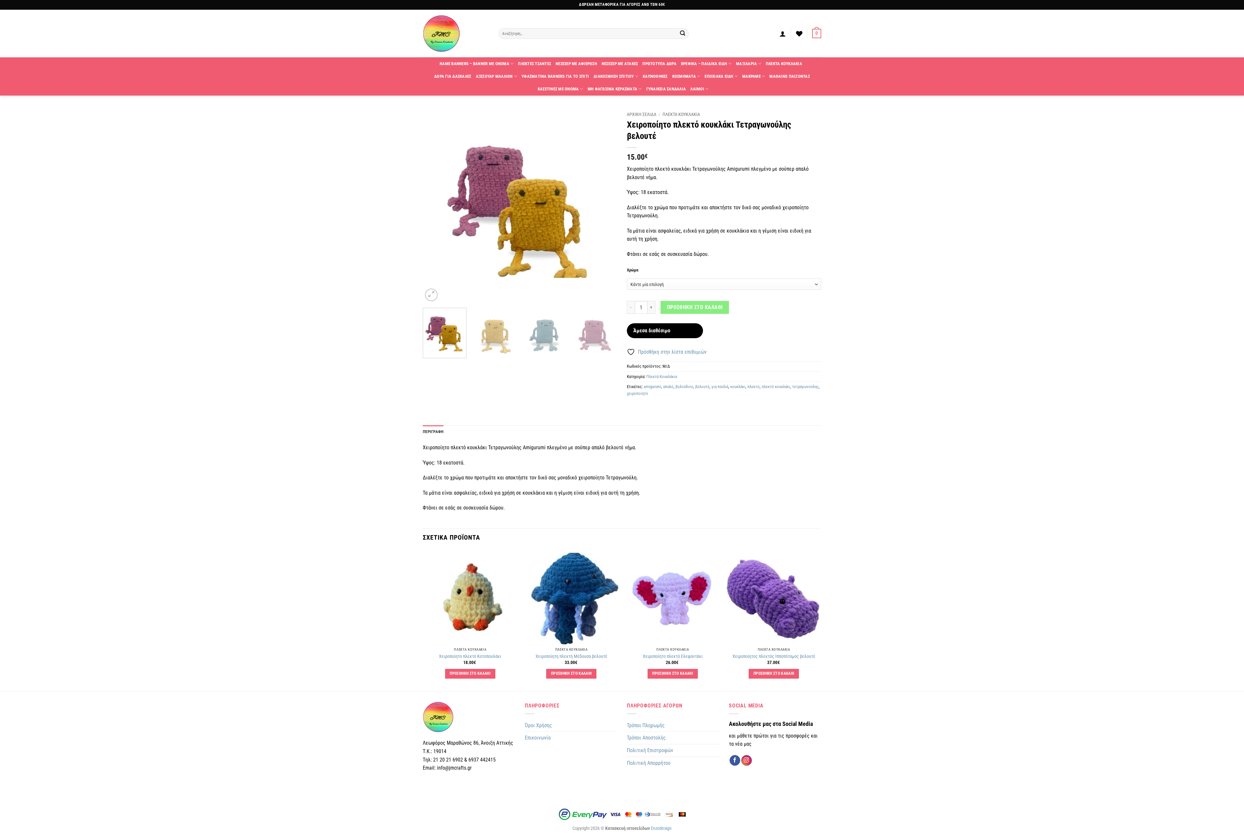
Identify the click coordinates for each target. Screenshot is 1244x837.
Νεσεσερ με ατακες (620, 63)
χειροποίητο (637, 393)
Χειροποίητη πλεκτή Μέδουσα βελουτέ (571, 656)
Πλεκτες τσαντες (534, 63)
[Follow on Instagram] (746, 760)
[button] (782, 34)
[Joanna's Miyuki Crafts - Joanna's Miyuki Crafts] (456, 33)
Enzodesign (661, 828)
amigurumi (652, 386)
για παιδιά (719, 386)
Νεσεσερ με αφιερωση (576, 63)
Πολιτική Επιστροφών (650, 750)
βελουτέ (702, 386)
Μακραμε (751, 76)
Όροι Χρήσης (538, 725)
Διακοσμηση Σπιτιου (613, 76)
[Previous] (435, 205)
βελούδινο (684, 386)
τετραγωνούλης (805, 386)
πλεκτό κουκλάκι (776, 386)
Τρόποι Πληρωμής (646, 725)
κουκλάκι (737, 386)
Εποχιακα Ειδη (719, 76)
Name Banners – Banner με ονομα (474, 63)
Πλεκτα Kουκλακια (784, 63)
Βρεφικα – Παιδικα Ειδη (704, 63)
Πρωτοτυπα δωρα (659, 63)
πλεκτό (753, 386)
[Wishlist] (799, 34)
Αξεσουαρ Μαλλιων (494, 76)
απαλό (668, 386)
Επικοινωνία (538, 738)
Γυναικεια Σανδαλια (666, 88)
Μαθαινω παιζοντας (789, 76)
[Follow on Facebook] (735, 760)
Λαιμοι (697, 88)
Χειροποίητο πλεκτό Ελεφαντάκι (673, 656)
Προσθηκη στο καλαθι (695, 307)
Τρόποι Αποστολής (646, 738)
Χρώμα (632, 270)
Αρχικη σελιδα (641, 114)
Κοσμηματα (684, 76)
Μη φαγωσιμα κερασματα (612, 88)
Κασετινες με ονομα (558, 88)
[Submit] (682, 33)
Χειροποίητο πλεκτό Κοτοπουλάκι (470, 656)
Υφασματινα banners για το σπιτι (555, 76)
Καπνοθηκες (655, 76)
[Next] (605, 205)
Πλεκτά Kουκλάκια (661, 376)
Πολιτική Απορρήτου (649, 763)
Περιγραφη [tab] (433, 431)
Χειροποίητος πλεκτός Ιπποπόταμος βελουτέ (773, 656)
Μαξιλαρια (746, 63)
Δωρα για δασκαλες (452, 76)
